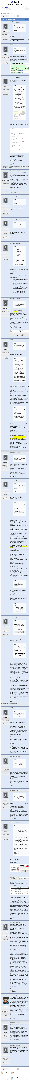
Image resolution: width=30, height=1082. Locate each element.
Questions (19, 12)
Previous (12, 16)
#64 (11, 170)
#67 (11, 243)
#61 (11, 21)
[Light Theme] (12, 1078)
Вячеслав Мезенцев (5, 1007)
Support (25, 1080)
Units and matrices (7, 13)
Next (21, 16)
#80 (11, 1045)
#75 (11, 790)
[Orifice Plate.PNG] (19, 118)
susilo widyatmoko (21, 990)
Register (6, 7)
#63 (11, 76)
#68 (11, 298)
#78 (11, 995)
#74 (11, 756)
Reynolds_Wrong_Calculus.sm (18, 155)
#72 (11, 617)
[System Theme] (18, 1078)
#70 (11, 452)
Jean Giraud (5, 31)
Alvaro (5, 86)
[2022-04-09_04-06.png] (19, 73)
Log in (2, 7)
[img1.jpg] (19, 152)
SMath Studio (12, 12)
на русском (18, 1080)
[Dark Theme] (15, 1078)
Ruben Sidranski (5, 180)
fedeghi (18, 166)
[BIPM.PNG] (19, 336)
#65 (11, 196)
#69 (11, 339)
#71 (11, 480)
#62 (11, 44)
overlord (5, 54)
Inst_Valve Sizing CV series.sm (18, 39)
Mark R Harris (6, 253)
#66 (11, 219)
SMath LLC (6, 1080)
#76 (11, 822)
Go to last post (25, 19)
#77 (11, 922)
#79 (11, 1022)
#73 (11, 707)
